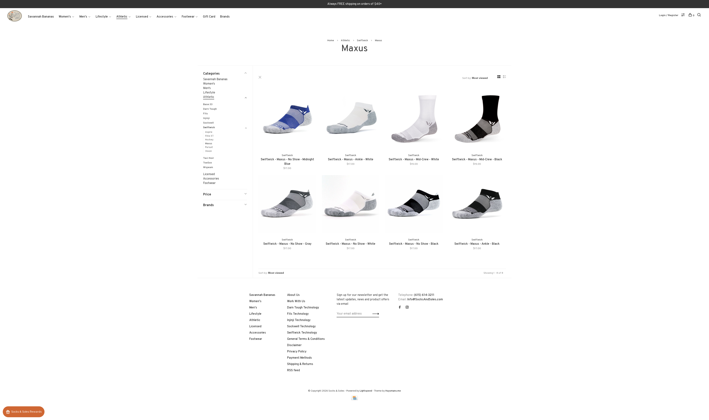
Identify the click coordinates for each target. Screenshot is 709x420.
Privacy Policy (296, 352)
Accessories (165, 17)
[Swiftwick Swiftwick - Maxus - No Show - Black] (414, 204)
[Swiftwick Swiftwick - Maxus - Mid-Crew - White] (414, 120)
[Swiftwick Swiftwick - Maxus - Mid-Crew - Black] (477, 120)
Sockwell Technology (301, 326)
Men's (83, 17)
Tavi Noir (208, 158)
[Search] (699, 15)
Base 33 (208, 104)
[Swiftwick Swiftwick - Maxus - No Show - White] (351, 204)
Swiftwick (362, 40)
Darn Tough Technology (303, 308)
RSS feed (293, 370)
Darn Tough (210, 109)
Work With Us (296, 301)
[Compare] (683, 15)
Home (330, 40)
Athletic (121, 17)
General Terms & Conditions (306, 339)
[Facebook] (399, 308)
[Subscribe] (374, 314)
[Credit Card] (354, 399)
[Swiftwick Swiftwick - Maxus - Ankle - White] (351, 120)
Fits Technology (298, 314)
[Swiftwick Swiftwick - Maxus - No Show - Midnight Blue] (287, 120)
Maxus (378, 40)
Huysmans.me (393, 391)
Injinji (206, 118)
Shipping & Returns (300, 364)
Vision (208, 151)
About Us (293, 295)
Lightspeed (366, 391)
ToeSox (207, 162)
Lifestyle (102, 17)
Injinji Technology (299, 320)
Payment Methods (299, 358)
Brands (225, 17)
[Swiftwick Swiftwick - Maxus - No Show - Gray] (287, 204)
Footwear (188, 17)
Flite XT (209, 136)
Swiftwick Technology (302, 333)
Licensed (142, 17)
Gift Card (209, 17)
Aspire (208, 132)
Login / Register (668, 15)
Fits (205, 113)
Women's (65, 17)
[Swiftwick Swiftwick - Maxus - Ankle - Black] (477, 204)
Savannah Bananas (41, 17)
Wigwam (208, 167)
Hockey (209, 139)
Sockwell (208, 122)
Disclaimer (294, 345)
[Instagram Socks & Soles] (407, 308)
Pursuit (209, 147)
